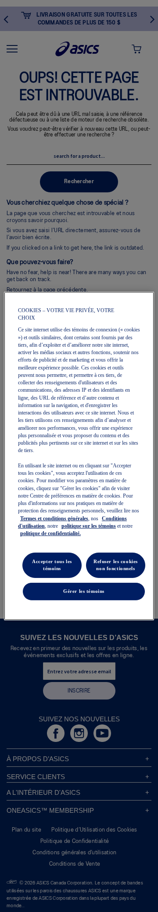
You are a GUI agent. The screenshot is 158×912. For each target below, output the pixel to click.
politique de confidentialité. (50, 533)
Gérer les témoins (83, 591)
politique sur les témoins (88, 526)
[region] (79, 456)
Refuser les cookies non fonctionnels (115, 565)
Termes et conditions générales (54, 518)
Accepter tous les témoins (52, 565)
